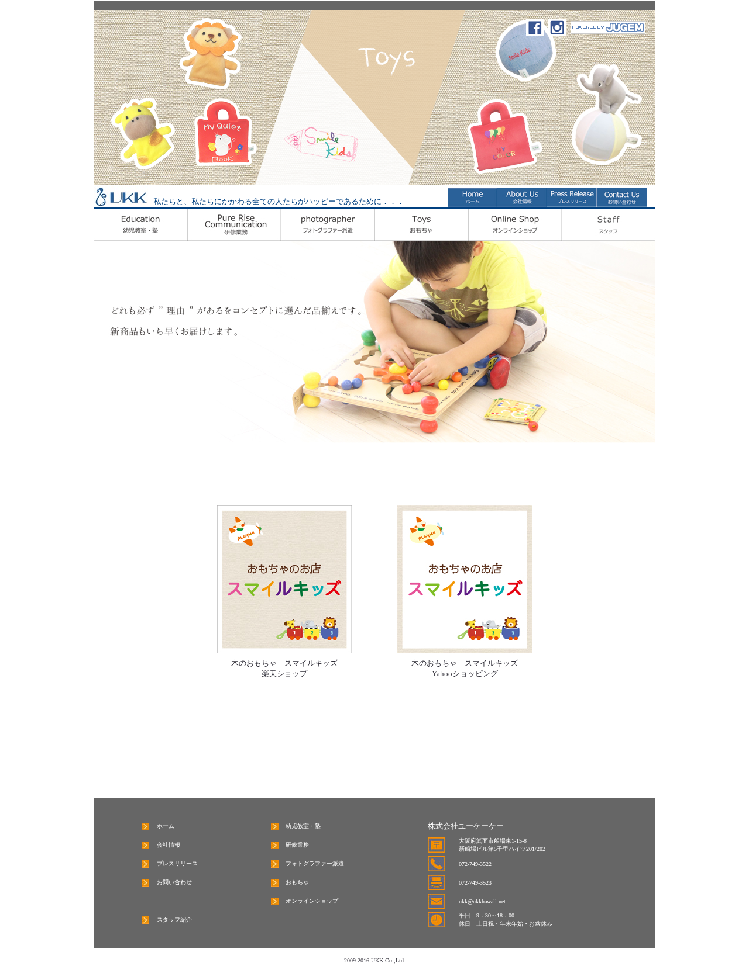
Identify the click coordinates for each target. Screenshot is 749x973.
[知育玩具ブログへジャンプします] (608, 31)
